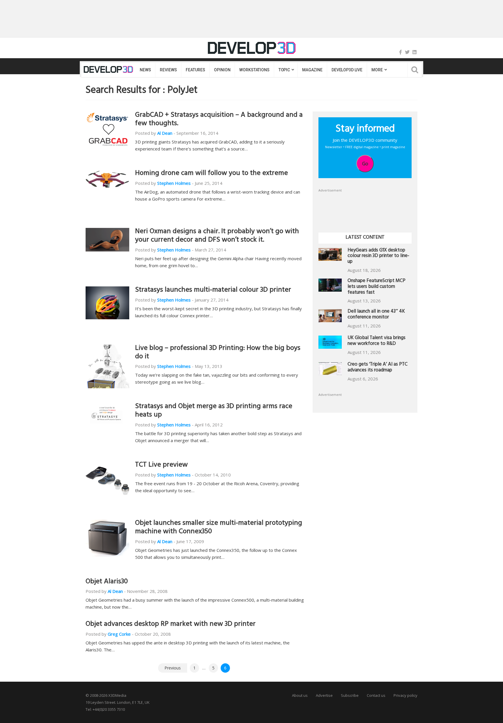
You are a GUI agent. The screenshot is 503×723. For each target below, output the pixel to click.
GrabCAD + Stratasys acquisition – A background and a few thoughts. (219, 120)
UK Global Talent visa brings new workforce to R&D (376, 341)
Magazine (312, 70)
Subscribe (350, 695)
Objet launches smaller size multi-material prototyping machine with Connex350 (218, 528)
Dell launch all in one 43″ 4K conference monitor (376, 314)
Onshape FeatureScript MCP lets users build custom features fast (376, 287)
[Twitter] (407, 52)
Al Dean (164, 133)
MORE (376, 70)
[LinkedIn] (414, 52)
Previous (172, 668)
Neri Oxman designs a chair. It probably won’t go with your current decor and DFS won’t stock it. (217, 236)
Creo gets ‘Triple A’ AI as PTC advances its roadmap (378, 367)
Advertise (324, 695)
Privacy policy (405, 695)
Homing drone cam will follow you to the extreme (211, 173)
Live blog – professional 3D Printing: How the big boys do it (217, 353)
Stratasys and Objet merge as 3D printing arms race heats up (213, 411)
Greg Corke (119, 634)
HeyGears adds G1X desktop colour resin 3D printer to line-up (378, 256)
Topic (284, 70)
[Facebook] (400, 52)
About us (300, 695)
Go (365, 163)
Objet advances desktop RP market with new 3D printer (171, 624)
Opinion (222, 70)
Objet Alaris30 (107, 582)
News (145, 70)
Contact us (376, 695)
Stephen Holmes (174, 183)
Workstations (254, 70)
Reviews (168, 70)
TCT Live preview (161, 465)
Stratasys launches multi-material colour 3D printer (213, 290)
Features (195, 70)
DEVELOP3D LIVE (347, 70)
